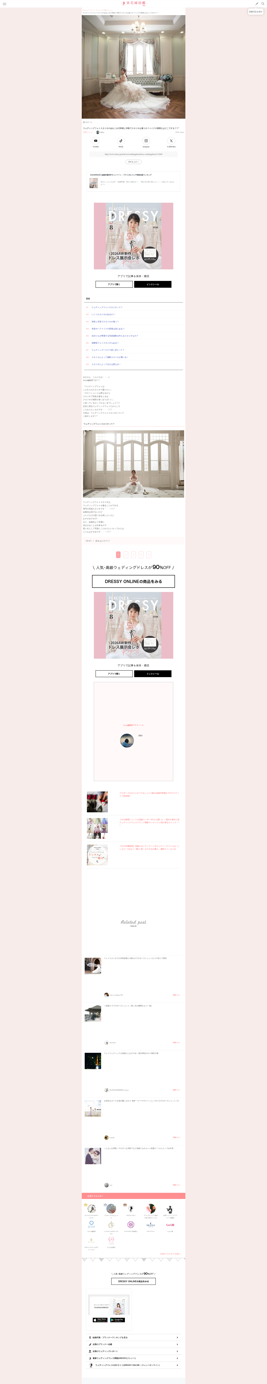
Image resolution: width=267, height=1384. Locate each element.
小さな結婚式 (111, 1247)
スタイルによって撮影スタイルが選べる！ (110, 357)
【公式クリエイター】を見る (170, 1254)
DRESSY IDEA (130, 1215)
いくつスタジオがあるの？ (103, 314)
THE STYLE (150, 1231)
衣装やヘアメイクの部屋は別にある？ (108, 329)
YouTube (96, 146)
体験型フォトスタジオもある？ (105, 343)
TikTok (120, 146)
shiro (102, 132)
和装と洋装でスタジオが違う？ (105, 322)
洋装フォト (88, 132)
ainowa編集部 (91, 1231)
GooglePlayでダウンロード (117, 1320)
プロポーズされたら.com (111, 1216)
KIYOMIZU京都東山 (130, 1231)
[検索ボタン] (262, 3)
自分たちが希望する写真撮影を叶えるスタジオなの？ (115, 336)
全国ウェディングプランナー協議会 (170, 1216)
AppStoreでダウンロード (100, 1320)
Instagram (146, 146)
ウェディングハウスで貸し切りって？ (108, 350)
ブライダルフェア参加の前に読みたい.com (151, 1216)
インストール (153, 284)
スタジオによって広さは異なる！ (106, 364)
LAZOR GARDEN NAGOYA (111, 1232)
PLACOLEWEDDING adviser (91, 1216)
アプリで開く (114, 284)
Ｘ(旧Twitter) (171, 146)
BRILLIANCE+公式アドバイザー (91, 1248)
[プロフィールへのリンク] (127, 741)
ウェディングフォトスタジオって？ (107, 307)
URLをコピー (133, 162)
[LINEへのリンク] (257, 4)
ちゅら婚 (170, 1231)
